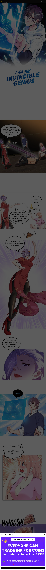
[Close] (44, 534)
